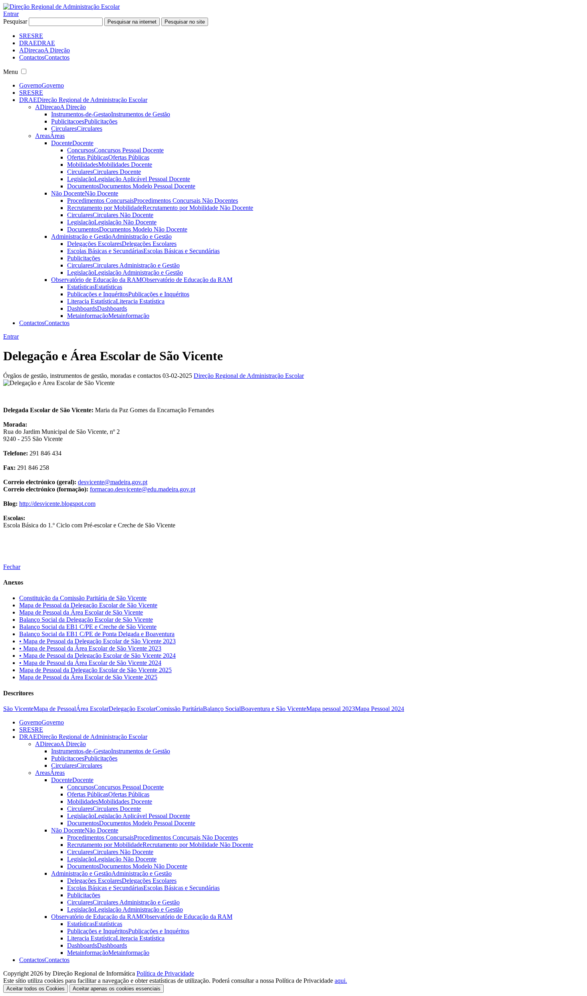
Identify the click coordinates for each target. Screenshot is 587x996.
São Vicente (18, 708)
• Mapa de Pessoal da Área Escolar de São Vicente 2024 (90, 662)
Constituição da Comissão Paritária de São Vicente (83, 598)
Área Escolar (92, 708)
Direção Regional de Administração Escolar (249, 375)
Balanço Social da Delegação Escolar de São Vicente (86, 619)
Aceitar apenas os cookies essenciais (117, 989)
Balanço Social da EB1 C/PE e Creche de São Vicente (88, 626)
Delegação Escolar (132, 708)
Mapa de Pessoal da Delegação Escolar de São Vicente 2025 (95, 670)
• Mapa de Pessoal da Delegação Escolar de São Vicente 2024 (97, 655)
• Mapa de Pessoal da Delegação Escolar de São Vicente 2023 (97, 641)
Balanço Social (222, 708)
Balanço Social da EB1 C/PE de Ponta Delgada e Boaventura (97, 634)
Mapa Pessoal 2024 (379, 708)
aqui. (341, 980)
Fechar (11, 566)
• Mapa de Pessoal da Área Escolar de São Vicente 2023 (90, 648)
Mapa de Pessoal (55, 708)
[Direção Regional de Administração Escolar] (61, 6)
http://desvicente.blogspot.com (57, 503)
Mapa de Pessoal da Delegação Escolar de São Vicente (88, 605)
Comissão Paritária (179, 708)
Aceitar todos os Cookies (35, 989)
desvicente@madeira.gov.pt (112, 482)
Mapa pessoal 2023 (330, 708)
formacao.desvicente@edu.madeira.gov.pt (142, 489)
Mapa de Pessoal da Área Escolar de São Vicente (81, 612)
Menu (10, 71)
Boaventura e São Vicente (273, 708)
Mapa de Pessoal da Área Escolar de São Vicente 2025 (88, 677)
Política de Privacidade (165, 973)
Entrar (11, 13)
